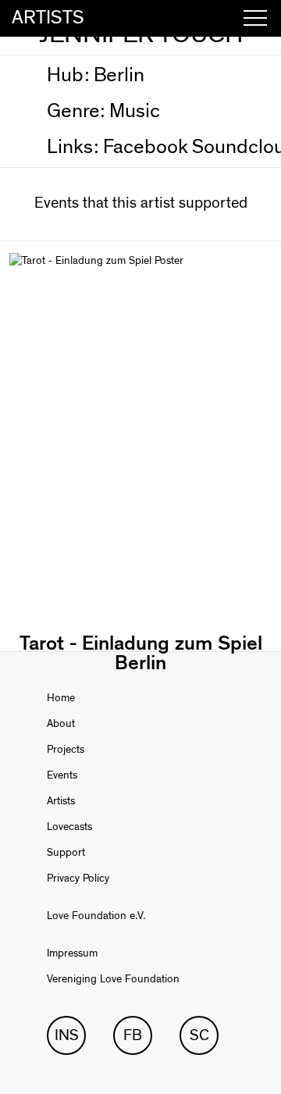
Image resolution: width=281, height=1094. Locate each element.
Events (62, 775)
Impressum (72, 953)
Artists (61, 801)
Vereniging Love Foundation (113, 979)
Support (66, 852)
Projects (65, 749)
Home (61, 698)
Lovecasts (69, 826)
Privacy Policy (78, 878)
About (61, 723)
